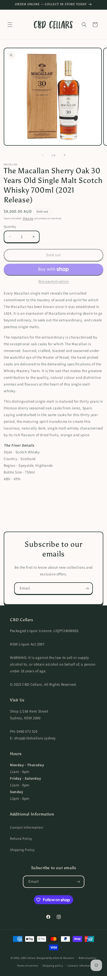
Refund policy (87, 958)
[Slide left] (42, 155)
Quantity (10, 226)
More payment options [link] (53, 281)
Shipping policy (53, 965)
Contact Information (26, 827)
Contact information (81, 965)
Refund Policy (21, 838)
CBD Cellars (28, 958)
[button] (9, 24)
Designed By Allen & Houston (55, 958)
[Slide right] (64, 155)
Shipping (28, 218)
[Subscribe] (86, 588)
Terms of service (27, 965)
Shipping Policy (22, 850)
